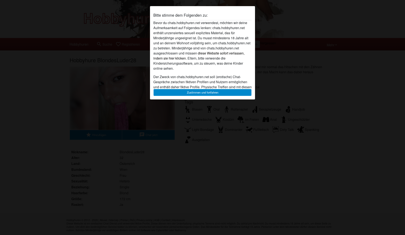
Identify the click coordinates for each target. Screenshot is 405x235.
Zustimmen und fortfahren (202, 92)
